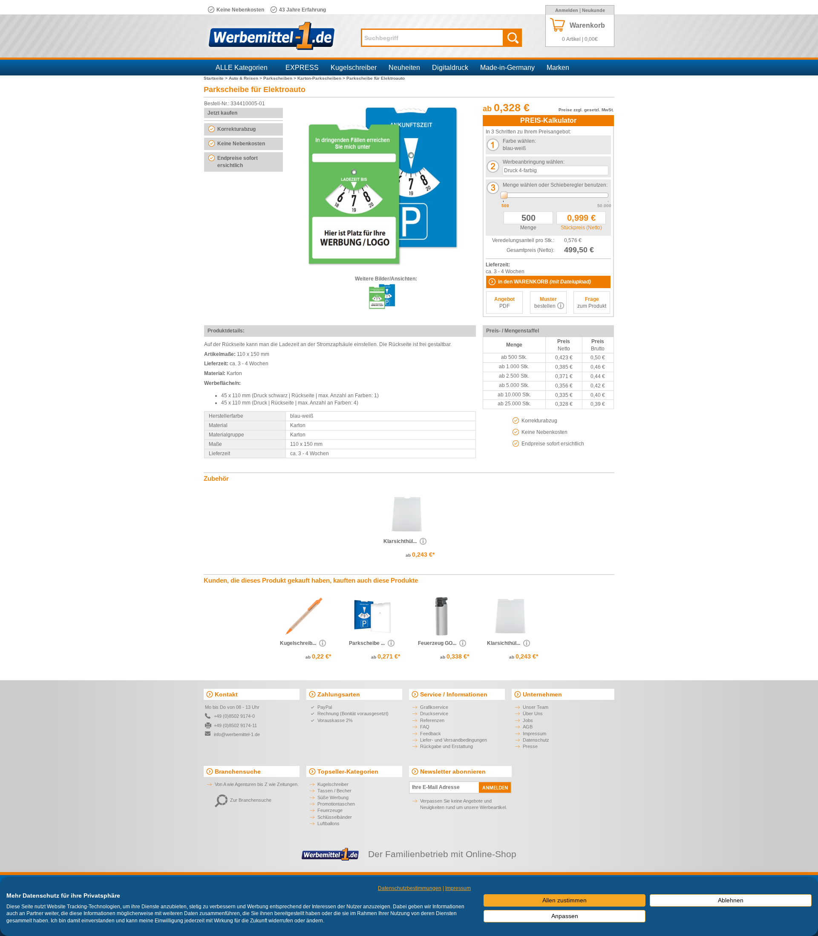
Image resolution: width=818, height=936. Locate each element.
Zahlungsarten (338, 694)
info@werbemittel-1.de (237, 734)
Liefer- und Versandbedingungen (453, 739)
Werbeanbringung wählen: (534, 162)
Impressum (534, 733)
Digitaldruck (450, 67)
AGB (528, 726)
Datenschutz (536, 739)
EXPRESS (302, 67)
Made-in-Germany (507, 67)
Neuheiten (404, 67)
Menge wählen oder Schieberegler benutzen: (555, 185)
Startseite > (216, 78)
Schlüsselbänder (334, 817)
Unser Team (535, 707)
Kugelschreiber (354, 67)
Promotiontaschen (336, 803)
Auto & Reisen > (246, 78)
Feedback (430, 733)
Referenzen (432, 720)
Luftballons (328, 823)
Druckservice (434, 713)
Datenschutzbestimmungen (409, 888)
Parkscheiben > (280, 78)
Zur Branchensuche (250, 800)
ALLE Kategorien (242, 67)
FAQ (424, 726)
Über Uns (533, 713)
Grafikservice (434, 707)
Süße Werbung (333, 797)
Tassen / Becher (334, 790)
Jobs (528, 720)
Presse (530, 746)
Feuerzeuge (330, 810)
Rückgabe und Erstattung (446, 746)
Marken (558, 67)
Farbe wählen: (519, 141)
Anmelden (566, 10)
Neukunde (593, 10)
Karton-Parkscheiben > (321, 78)
